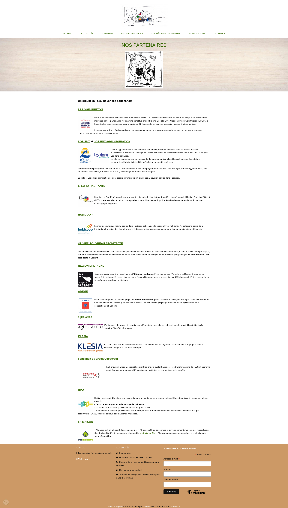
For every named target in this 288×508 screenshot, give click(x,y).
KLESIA (83, 336)
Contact (220, 33)
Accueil (67, 33)
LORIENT (84, 141)
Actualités (87, 33)
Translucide (174, 506)
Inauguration (125, 453)
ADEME (83, 291)
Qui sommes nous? (132, 33)
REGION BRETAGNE (91, 265)
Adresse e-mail (172, 459)
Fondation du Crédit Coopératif (98, 358)
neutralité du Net (147, 433)
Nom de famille (171, 479)
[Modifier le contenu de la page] (6, 502)
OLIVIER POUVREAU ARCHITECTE (100, 243)
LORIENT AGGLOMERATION (112, 141)
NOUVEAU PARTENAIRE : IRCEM (135, 457)
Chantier (107, 33)
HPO (81, 389)
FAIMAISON (85, 421)
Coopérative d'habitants (166, 33)
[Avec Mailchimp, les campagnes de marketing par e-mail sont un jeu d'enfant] (196, 494)
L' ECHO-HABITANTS (91, 185)
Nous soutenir (197, 33)
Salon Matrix (84, 459)
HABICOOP (85, 214)
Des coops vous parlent (130, 470)
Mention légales (115, 506)
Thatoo (146, 506)
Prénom (167, 469)
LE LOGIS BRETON (90, 109)
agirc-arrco (85, 317)
